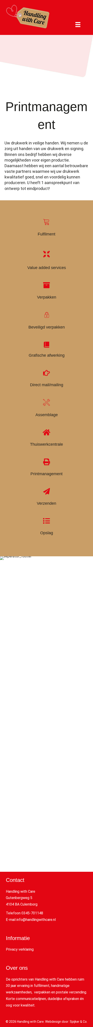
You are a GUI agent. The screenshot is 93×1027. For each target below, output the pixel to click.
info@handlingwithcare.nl (36, 919)
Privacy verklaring (20, 949)
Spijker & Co (78, 1021)
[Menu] (78, 24)
